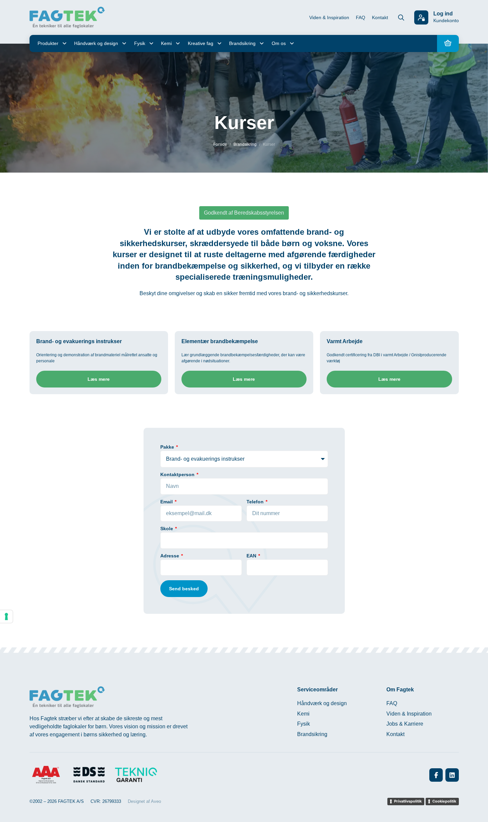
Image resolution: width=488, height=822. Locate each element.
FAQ (360, 17)
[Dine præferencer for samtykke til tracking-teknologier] (6, 616)
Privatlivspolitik (408, 801)
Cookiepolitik (444, 801)
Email (167, 501)
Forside (220, 144)
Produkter (48, 43)
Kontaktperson (178, 474)
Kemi (166, 43)
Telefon (256, 501)
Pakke (167, 447)
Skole (167, 528)
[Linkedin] (452, 775)
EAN (252, 555)
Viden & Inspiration (329, 17)
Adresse (170, 555)
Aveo (156, 801)
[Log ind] (421, 17)
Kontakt (380, 17)
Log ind (443, 13)
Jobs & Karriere (404, 724)
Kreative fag (200, 43)
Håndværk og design (96, 43)
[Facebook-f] (436, 775)
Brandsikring (242, 43)
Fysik (139, 43)
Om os (279, 43)
